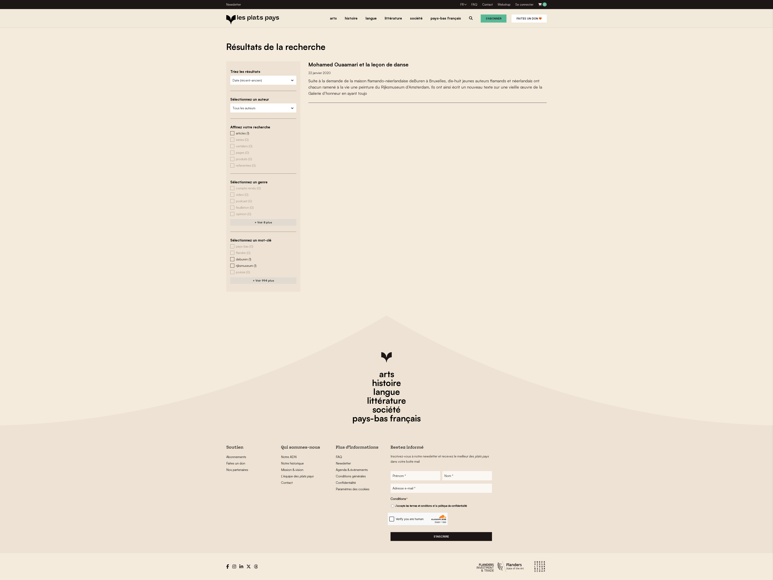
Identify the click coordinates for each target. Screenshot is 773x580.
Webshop (504, 4)
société (386, 409)
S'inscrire (441, 536)
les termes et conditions (419, 505)
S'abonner (493, 18)
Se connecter (524, 4)
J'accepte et (431, 505)
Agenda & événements (352, 470)
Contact (487, 4)
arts (386, 374)
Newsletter (233, 4)
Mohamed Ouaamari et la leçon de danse (358, 64)
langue (386, 391)
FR (462, 4)
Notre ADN (289, 457)
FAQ (474, 4)
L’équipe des (297, 476)
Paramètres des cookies (352, 489)
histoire (386, 383)
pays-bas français (386, 418)
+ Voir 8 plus (263, 222)
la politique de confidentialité (451, 505)
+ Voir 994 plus (263, 280)
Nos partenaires (237, 470)
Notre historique (292, 463)
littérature (386, 400)
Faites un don (528, 18)
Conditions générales (351, 476)
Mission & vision (292, 470)
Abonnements (236, 457)
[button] (263, 133)
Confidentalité (346, 483)
